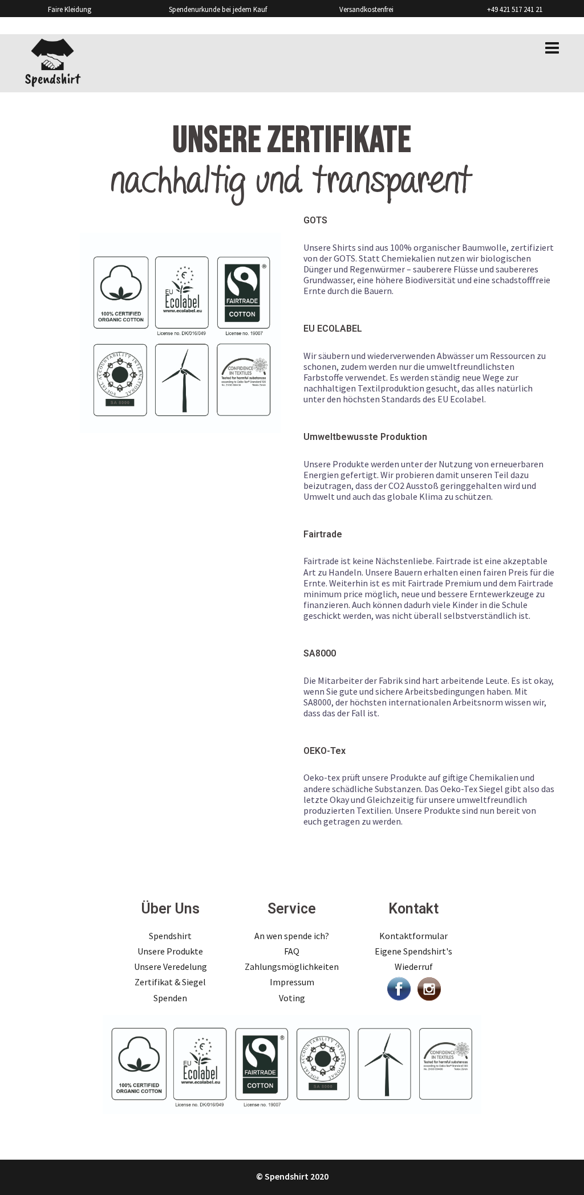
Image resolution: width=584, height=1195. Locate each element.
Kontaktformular (413, 935)
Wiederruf (414, 966)
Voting (292, 998)
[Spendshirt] (52, 62)
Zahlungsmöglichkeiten (292, 966)
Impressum (292, 982)
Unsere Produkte (170, 951)
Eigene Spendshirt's (413, 951)
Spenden (170, 998)
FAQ (291, 951)
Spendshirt (170, 935)
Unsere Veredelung (170, 966)
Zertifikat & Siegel (170, 982)
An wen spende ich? (291, 935)
